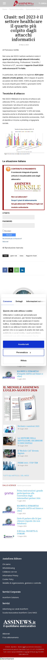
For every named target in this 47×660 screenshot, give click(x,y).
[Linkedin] (22, 270)
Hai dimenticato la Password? (12, 238)
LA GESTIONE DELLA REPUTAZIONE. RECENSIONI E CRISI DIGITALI (30, 440)
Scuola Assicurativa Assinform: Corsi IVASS (20, 612)
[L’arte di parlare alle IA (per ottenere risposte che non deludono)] (9, 521)
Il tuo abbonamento (11, 637)
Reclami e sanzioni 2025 (28, 426)
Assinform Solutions (11, 597)
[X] (10, 270)
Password (7, 221)
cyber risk (13, 256)
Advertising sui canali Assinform (15, 609)
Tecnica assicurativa (16, 9)
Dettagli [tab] (19, 301)
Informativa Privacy (10, 575)
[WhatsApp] (16, 270)
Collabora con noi (10, 572)
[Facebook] (5, 270)
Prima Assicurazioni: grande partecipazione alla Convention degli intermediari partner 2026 (30, 494)
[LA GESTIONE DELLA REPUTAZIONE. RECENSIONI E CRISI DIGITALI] (9, 441)
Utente (6, 213)
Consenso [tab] (7, 301)
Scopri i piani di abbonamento (24, 200)
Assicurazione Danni (33, 9)
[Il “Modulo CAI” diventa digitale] (9, 453)
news (21, 256)
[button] (4, 3)
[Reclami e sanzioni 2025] (9, 429)
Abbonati (5, 241)
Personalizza (22, 352)
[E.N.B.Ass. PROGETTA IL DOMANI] (9, 534)
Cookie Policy (8, 579)
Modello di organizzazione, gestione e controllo (22, 583)
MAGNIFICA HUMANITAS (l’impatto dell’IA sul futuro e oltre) (30, 373)
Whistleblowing (9, 568)
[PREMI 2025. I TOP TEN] (9, 465)
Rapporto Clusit (31, 256)
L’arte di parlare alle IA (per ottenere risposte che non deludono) (29, 521)
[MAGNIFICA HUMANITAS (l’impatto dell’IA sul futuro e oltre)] (9, 374)
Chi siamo (7, 564)
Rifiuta (23, 360)
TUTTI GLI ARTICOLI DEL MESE (16, 475)
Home (5, 9)
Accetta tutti (23, 344)
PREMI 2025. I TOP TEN (28, 462)
